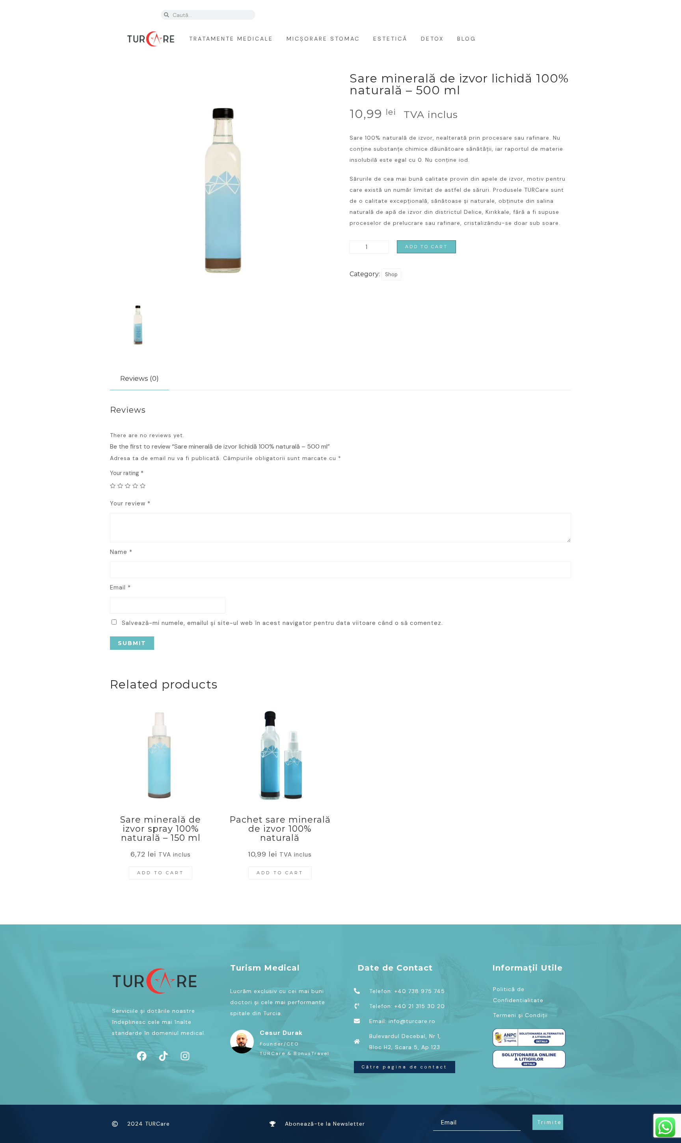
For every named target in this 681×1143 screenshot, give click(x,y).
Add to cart (426, 246)
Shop (391, 274)
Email (120, 587)
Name (121, 552)
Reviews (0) (139, 378)
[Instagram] (448, 14)
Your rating (126, 473)
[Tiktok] (433, 14)
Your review (130, 503)
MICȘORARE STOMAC (323, 38)
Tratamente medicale (231, 38)
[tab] (139, 378)
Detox (432, 38)
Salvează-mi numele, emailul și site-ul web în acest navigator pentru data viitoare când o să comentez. (282, 623)
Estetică (390, 38)
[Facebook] (417, 14)
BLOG (466, 38)
